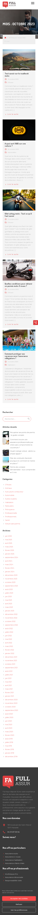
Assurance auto (11, 854)
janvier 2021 (9, 696)
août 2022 (9, 628)
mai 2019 (8, 746)
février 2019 (9, 749)
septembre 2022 (11, 625)
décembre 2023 (11, 575)
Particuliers (9, 506)
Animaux (8, 488)
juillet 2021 (9, 675)
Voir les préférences (19, 910)
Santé (7, 520)
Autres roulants (11, 499)
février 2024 (9, 568)
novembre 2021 (11, 660)
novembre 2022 (11, 618)
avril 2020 (8, 728)
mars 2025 (9, 547)
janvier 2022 (9, 653)
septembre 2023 (11, 586)
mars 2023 (9, 607)
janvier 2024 (9, 572)
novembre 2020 (11, 703)
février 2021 (9, 692)
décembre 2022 (11, 614)
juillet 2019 (9, 742)
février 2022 (9, 650)
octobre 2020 (10, 707)
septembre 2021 (11, 668)
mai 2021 (8, 682)
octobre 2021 (10, 664)
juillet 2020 (9, 717)
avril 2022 (8, 643)
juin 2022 (8, 636)
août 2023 (9, 589)
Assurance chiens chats (14, 863)
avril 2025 (8, 543)
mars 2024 (9, 564)
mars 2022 (9, 646)
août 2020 (9, 714)
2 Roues (8, 485)
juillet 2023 (9, 593)
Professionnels (10, 517)
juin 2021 (8, 678)
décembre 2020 (11, 700)
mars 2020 (9, 732)
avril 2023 (8, 604)
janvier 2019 (9, 753)
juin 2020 (8, 721)
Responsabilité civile (13, 881)
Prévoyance (9, 509)
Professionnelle (11, 513)
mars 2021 (9, 689)
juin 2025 (8, 536)
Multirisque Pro (11, 874)
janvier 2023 (9, 611)
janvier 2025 (9, 554)
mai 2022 (8, 639)
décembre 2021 (11, 657)
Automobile (9, 495)
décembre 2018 (11, 756)
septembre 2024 (11, 557)
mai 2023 (8, 600)
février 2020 (9, 735)
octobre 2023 (10, 582)
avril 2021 (8, 685)
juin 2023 (8, 596)
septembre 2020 (11, 710)
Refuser (19, 904)
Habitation (9, 502)
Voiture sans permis (12, 524)
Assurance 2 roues (12, 857)
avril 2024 (8, 561)
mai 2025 (8, 540)
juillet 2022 (9, 632)
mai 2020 (8, 724)
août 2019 (9, 739)
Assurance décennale (14, 877)
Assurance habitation (13, 860)
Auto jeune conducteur (14, 492)
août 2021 (8, 671)
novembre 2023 (11, 579)
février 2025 (9, 550)
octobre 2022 (10, 621)
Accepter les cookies (19, 899)
